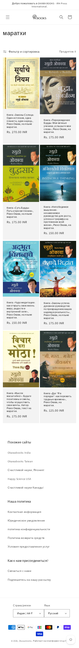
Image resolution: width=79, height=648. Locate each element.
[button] (7, 17)
